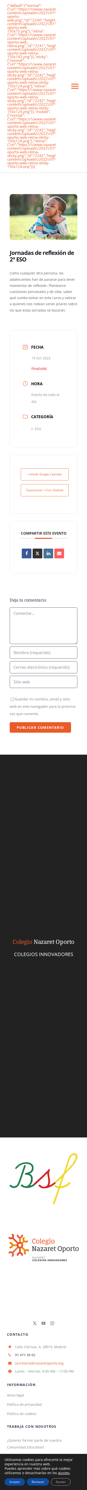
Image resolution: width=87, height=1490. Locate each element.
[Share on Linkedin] (48, 553)
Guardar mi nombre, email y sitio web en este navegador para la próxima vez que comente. (42, 706)
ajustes (64, 1473)
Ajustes (61, 1482)
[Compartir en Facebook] (26, 553)
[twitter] (35, 1323)
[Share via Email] (59, 553)
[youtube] (43, 1323)
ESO (38, 429)
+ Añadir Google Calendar (44, 474)
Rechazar (38, 1482)
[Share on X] (37, 553)
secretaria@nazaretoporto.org (39, 1363)
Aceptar (14, 1482)
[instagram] (52, 1323)
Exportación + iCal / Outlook (44, 490)
